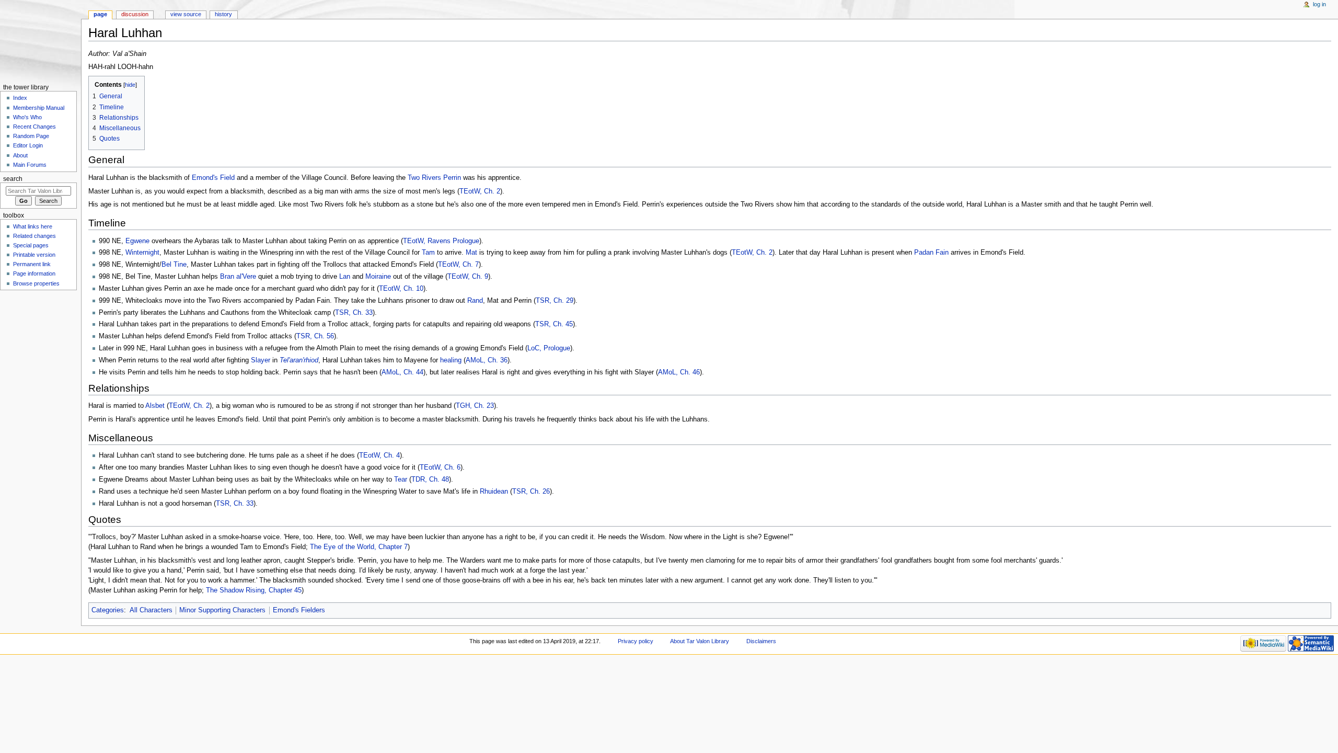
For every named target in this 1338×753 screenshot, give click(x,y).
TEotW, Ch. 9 (467, 276)
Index (20, 98)
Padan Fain (931, 252)
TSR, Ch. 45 (554, 324)
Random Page (31, 136)
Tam (428, 252)
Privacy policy (635, 641)
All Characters (151, 610)
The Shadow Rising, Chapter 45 (254, 590)
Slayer (260, 360)
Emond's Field (213, 177)
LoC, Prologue (548, 348)
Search (12, 179)
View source (185, 14)
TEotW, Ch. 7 (458, 264)
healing (451, 360)
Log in (1319, 4)
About (20, 155)
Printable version (34, 255)
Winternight (142, 252)
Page (100, 14)
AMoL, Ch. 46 (679, 372)
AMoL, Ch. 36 (486, 360)
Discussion (134, 14)
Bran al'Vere (238, 276)
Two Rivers (424, 177)
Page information (34, 273)
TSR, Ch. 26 (531, 491)
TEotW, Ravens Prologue (441, 241)
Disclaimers (761, 641)
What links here (32, 226)
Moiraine (378, 276)
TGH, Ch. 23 (475, 405)
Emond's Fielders (299, 610)
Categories (107, 610)
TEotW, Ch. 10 (401, 288)
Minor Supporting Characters (222, 610)
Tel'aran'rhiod (299, 360)
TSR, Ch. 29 (554, 300)
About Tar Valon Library (699, 641)
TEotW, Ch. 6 (440, 467)
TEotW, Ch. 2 (479, 191)
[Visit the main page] (40, 40)
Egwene (137, 241)
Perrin (452, 177)
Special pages (31, 245)
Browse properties (36, 283)
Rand (475, 300)
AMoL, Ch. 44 (402, 372)
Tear (400, 479)
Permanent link (32, 264)
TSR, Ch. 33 (354, 312)
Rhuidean (494, 491)
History (223, 14)
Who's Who (27, 117)
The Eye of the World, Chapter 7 (359, 547)
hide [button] (130, 85)
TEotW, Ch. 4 (379, 455)
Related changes (34, 236)
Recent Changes (34, 126)
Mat (471, 252)
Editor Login (28, 145)
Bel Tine (174, 264)
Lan (344, 276)
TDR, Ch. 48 (430, 479)
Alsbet (155, 405)
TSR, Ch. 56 (315, 336)
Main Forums (30, 165)
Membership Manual (38, 108)
